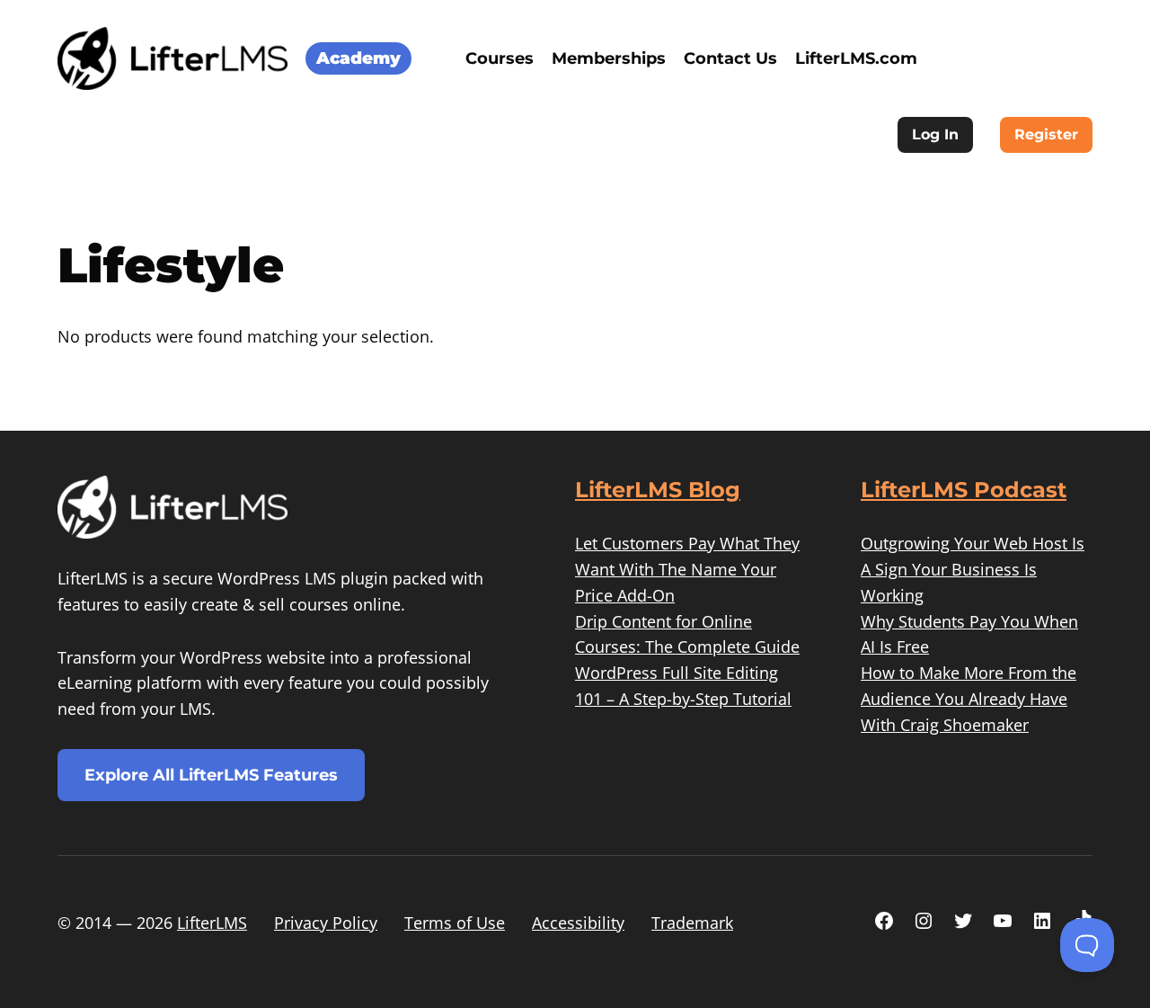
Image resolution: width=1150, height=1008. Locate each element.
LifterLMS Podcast (963, 490)
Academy (358, 58)
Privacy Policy (325, 922)
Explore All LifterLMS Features (211, 775)
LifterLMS (212, 922)
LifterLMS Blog (657, 490)
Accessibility (578, 922)
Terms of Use (454, 922)
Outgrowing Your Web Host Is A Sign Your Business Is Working (972, 569)
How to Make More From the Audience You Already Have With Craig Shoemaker (968, 699)
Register (1046, 134)
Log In (935, 134)
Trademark (692, 922)
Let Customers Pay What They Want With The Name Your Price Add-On (687, 569)
